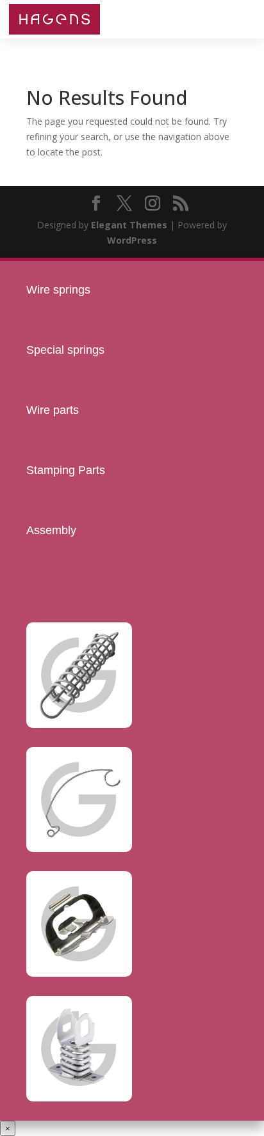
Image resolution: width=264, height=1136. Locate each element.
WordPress (132, 240)
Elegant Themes (129, 225)
